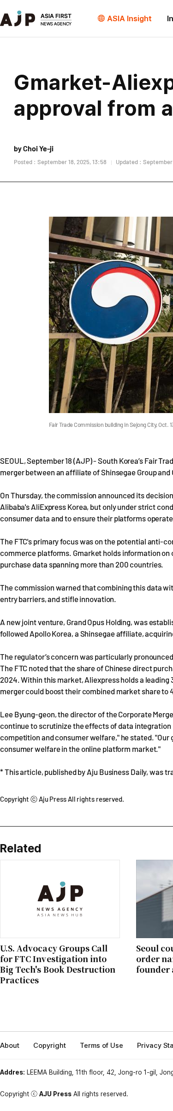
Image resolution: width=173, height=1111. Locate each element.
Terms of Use (101, 1045)
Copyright (49, 1045)
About (9, 1045)
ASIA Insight (129, 18)
